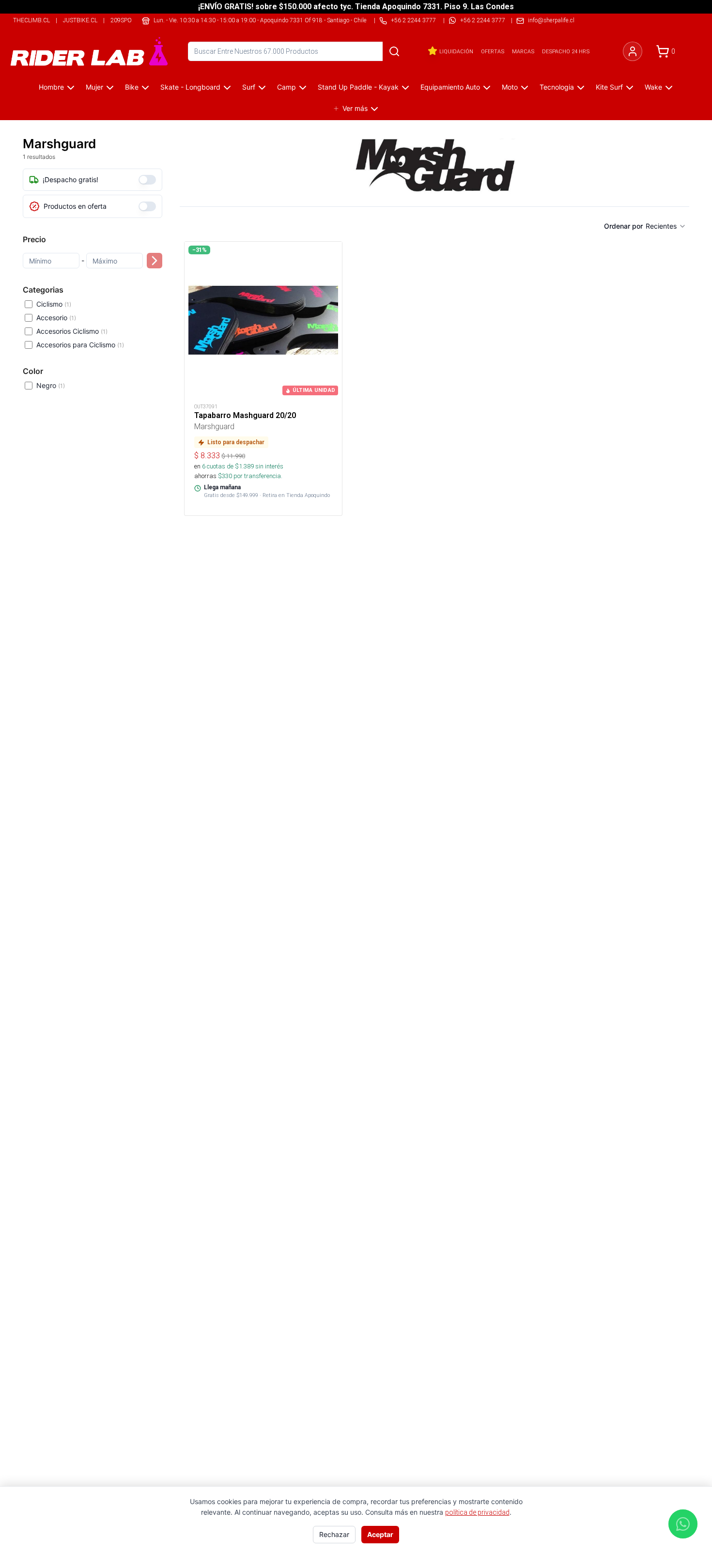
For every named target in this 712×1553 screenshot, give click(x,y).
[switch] (147, 180)
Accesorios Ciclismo (72, 331)
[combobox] (666, 226)
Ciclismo (53, 304)
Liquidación (456, 51)
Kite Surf (609, 87)
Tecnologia (557, 87)
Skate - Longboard (190, 87)
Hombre (51, 87)
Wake (653, 87)
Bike (132, 87)
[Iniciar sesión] (632, 51)
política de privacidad (477, 1512)
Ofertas (492, 51)
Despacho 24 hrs (565, 51)
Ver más (355, 108)
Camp (286, 87)
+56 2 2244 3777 (482, 20)
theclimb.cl (31, 20)
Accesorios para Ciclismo (80, 345)
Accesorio (56, 317)
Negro (50, 385)
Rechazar (334, 1534)
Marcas (523, 51)
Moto (510, 87)
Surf (248, 87)
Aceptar (380, 1534)
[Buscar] (394, 51)
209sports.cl (130, 20)
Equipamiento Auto (450, 87)
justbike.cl (80, 20)
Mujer (94, 87)
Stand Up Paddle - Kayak (358, 87)
